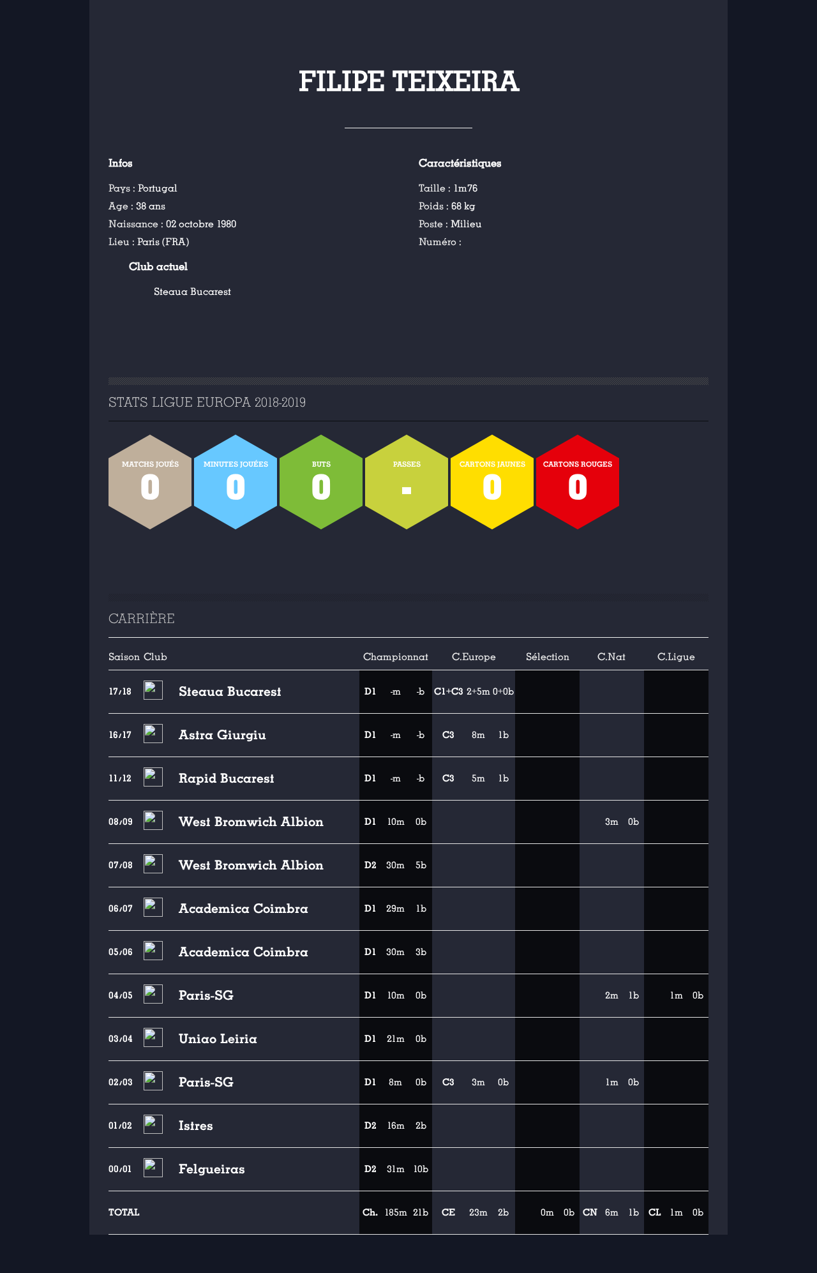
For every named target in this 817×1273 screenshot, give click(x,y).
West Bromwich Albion (251, 821)
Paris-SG (206, 995)
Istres (196, 1125)
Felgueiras (212, 1169)
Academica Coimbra (243, 908)
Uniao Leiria (218, 1038)
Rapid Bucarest (226, 778)
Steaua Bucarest (192, 291)
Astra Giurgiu (222, 735)
